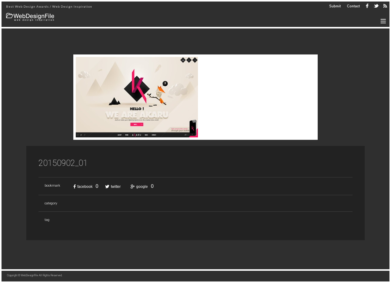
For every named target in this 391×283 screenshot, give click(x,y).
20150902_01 (63, 163)
